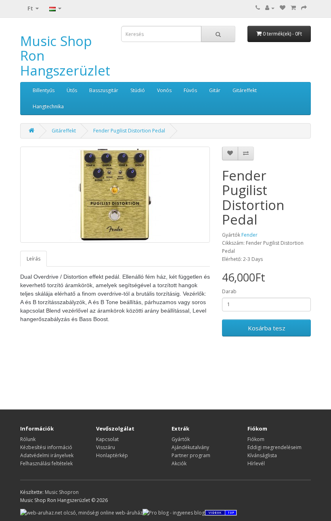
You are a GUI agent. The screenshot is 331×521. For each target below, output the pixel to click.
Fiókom (255, 439)
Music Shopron (62, 492)
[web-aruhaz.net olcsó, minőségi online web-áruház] (81, 512)
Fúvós (190, 90)
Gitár (214, 90)
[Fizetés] (304, 7)
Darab (229, 291)
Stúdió (137, 90)
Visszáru (105, 447)
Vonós (164, 90)
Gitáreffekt (245, 90)
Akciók (179, 463)
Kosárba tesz (266, 328)
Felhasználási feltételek (46, 463)
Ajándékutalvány (190, 447)
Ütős (72, 90)
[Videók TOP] (221, 512)
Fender (249, 234)
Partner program (191, 455)
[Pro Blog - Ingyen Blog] (173, 512)
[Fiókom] (269, 7)
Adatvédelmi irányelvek (46, 455)
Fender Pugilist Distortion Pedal (129, 130)
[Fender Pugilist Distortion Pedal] (115, 195)
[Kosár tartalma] (293, 7)
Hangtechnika (48, 106)
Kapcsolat (107, 439)
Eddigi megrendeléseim (274, 447)
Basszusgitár (103, 90)
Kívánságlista (262, 455)
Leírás (33, 258)
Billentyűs (43, 90)
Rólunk (28, 439)
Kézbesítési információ (46, 447)
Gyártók (181, 439)
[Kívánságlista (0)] (282, 7)
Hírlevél (256, 463)
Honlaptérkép (112, 455)
